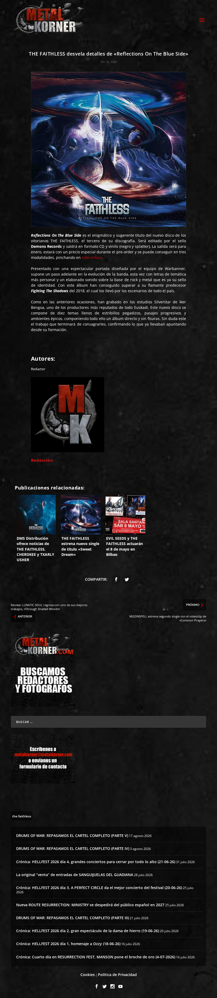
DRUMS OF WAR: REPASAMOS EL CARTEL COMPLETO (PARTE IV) (72, 848)
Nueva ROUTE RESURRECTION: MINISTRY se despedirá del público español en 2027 (90, 904)
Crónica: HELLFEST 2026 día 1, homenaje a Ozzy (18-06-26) (68, 943)
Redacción (42, 460)
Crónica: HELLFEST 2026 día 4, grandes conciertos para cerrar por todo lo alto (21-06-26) (95, 861)
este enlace (92, 257)
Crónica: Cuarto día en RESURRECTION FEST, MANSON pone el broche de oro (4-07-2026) (95, 956)
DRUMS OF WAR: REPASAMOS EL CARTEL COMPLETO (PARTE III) (72, 917)
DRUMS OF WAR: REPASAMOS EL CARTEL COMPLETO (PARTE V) (72, 835)
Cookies (87, 974)
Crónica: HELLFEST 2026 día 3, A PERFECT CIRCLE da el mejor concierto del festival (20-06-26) (99, 887)
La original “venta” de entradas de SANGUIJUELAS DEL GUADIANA (74, 874)
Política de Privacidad (117, 974)
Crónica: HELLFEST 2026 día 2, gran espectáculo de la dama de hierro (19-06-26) (87, 930)
